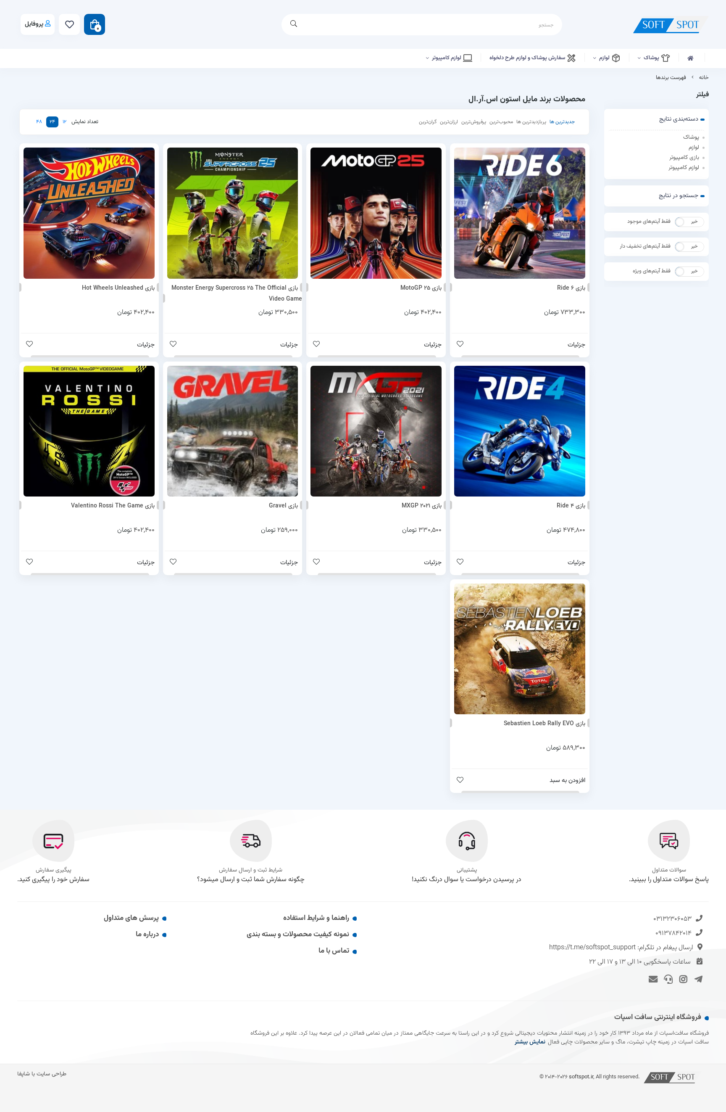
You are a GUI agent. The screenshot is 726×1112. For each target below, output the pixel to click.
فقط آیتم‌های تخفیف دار (645, 246)
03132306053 (672, 919)
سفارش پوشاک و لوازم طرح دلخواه (527, 58)
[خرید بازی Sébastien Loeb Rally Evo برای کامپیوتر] (519, 649)
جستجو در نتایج (678, 196)
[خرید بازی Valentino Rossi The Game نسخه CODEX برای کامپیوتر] (89, 431)
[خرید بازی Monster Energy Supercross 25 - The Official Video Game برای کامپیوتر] (232, 213)
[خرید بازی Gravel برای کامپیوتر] (232, 431)
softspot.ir (581, 1076)
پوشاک (652, 58)
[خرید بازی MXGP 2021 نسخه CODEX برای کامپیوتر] (376, 431)
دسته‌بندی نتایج (678, 119)
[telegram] (696, 979)
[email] (652, 979)
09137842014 (673, 933)
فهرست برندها (671, 78)
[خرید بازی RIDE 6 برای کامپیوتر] (519, 213)
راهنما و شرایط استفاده (316, 918)
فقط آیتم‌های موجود (649, 221)
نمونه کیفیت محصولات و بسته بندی (298, 934)
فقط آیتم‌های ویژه (652, 271)
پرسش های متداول (131, 918)
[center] (293, 24)
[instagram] (682, 979)
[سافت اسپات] (673, 1076)
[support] (667, 979)
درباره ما (147, 934)
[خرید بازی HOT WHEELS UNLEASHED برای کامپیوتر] (89, 213)
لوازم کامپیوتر (447, 58)
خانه (704, 78)
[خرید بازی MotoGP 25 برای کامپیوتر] (376, 213)
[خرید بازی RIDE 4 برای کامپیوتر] (519, 431)
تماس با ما (333, 951)
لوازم (605, 58)
